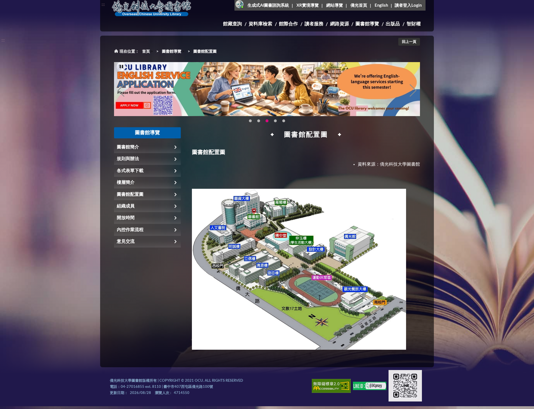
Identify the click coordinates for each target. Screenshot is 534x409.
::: (103, 4)
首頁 (146, 51)
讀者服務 (314, 23)
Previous (121, 90)
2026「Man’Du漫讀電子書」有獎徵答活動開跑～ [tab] (250, 120)
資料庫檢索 (260, 23)
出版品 (393, 23)
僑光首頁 (358, 5)
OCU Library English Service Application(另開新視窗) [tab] (267, 120)
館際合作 (288, 23)
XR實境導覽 (307, 5)
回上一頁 (409, 42)
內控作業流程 (130, 229)
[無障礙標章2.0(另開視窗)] (331, 387)
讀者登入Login (408, 5)
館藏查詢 (232, 23)
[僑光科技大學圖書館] (151, 8)
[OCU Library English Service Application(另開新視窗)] (267, 89)
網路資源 (339, 23)
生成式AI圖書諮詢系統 (268, 5)
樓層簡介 (126, 182)
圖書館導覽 (367, 23)
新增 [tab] (283, 120)
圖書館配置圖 (205, 51)
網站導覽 (334, 5)
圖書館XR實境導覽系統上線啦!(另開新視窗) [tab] (275, 120)
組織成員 (126, 206)
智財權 (414, 23)
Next (413, 90)
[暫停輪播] (121, 66)
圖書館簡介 (128, 147)
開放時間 (126, 217)
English (381, 5)
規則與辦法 (128, 158)
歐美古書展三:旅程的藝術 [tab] (258, 120)
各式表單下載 (130, 170)
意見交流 (126, 241)
